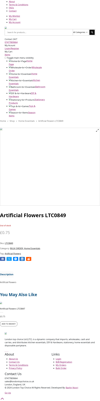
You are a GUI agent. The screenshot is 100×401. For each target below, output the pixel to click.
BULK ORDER (16, 248)
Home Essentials (26, 121)
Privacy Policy (15, 368)
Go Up (8, 392)
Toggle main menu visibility (20, 57)
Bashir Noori (72, 387)
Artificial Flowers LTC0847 (12, 308)
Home (3, 121)
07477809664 (11, 42)
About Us (13, 358)
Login (58, 358)
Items (7, 54)
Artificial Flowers (13, 253)
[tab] (7, 274)
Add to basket (9, 324)
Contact (13, 10)
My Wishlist (14, 16)
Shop (12, 121)
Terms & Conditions (18, 4)
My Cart (13, 19)
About (12, 1)
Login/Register (12, 48)
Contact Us (14, 362)
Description (6, 274)
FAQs (11, 7)
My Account (14, 22)
